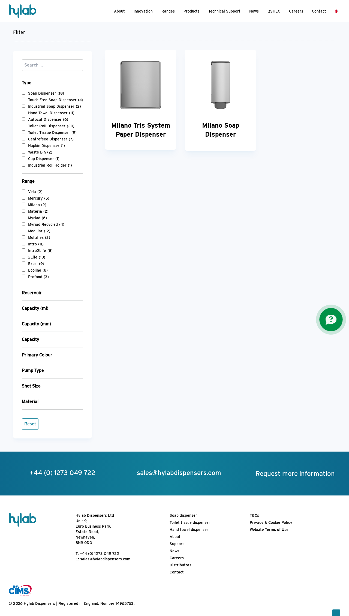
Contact (319, 11)
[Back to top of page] (336, 612)
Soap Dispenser (46, 93)
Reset (30, 423)
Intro (36, 244)
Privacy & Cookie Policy (271, 522)
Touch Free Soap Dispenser (55, 100)
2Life (36, 257)
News (254, 11)
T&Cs (254, 515)
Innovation (143, 11)
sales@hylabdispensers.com (105, 559)
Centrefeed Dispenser (51, 139)
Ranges (168, 11)
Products (191, 11)
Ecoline (38, 270)
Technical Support (224, 11)
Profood (38, 277)
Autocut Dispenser (48, 119)
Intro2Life (40, 250)
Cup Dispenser (43, 159)
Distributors (180, 565)
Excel (36, 264)
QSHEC (273, 11)
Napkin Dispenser (46, 145)
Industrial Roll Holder (50, 165)
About (119, 11)
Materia (38, 211)
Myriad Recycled (46, 224)
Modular (39, 231)
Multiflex (39, 237)
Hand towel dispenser (189, 529)
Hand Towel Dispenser (51, 113)
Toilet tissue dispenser (190, 522)
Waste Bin (40, 152)
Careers (296, 11)
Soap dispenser (183, 515)
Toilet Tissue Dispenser (52, 132)
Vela (35, 192)
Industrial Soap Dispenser (54, 106)
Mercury (38, 198)
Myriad (37, 218)
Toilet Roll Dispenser (51, 126)
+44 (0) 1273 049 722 (99, 553)
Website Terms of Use (269, 529)
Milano (37, 205)
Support (177, 544)
